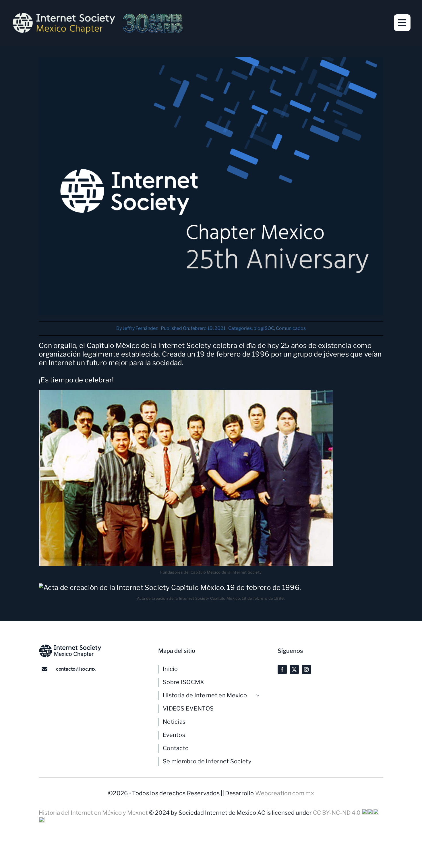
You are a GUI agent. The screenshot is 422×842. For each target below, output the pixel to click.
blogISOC (263, 328)
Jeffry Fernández (140, 328)
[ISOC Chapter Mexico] (97, 14)
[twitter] (294, 669)
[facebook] (282, 669)
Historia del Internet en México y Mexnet (94, 812)
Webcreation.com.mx (284, 793)
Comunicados (291, 328)
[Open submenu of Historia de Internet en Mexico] (260, 695)
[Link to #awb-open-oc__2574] (402, 22)
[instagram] (306, 669)
